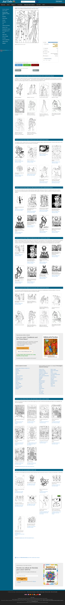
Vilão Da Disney (55, 46)
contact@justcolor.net (34, 601)
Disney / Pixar (18, 377)
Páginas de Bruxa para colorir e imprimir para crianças (37, 139)
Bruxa (56, 44)
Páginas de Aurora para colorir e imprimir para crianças (37, 287)
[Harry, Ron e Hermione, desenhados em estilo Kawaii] (19, 501)
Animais (3, 20)
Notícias (8, 4)
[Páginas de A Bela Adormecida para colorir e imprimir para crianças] (15, 557)
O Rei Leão (53, 375)
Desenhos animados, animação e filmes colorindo (27, 7)
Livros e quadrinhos (19, 386)
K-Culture (17, 384)
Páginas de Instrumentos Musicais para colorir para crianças (19, 443)
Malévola (56, 45)
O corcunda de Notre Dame (55, 374)
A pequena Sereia (42, 370)
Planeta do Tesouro (54, 380)
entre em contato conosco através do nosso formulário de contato (53, 600)
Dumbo (40, 384)
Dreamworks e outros (19, 378)
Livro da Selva (41, 393)
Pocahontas (53, 382)
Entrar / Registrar (59, 1)
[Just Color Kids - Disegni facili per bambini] (34, 594)
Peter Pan (52, 378)
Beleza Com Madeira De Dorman (52, 42)
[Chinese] (38, 594)
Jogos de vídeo (18, 387)
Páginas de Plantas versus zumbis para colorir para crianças (56, 512)
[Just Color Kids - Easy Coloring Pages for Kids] (25, 594)
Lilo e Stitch (41, 392)
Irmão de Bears (41, 388)
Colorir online (38, 4)
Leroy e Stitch (41, 391)
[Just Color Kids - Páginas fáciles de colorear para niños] (30, 594)
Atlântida (40, 378)
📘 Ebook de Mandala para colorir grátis (6, 51)
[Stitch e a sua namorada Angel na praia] (19, 487)
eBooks (43, 4)
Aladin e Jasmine (42, 374)
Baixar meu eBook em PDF (23, 348)
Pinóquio (52, 379)
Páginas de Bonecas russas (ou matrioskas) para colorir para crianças (32, 443)
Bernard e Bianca (42, 380)
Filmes (3, 32)
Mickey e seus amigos (54, 370)
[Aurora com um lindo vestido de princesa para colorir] (44, 112)
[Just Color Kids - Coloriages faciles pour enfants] (28, 594)
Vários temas (18, 370)
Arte (16, 374)
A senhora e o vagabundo (43, 373)
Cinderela (40, 383)
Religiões (17, 388)
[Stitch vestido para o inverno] (32, 481)
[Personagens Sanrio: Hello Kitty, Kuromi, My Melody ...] (32, 522)
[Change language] (63, 1)
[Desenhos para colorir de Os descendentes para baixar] (19, 529)
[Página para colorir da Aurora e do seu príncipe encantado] (32, 111)
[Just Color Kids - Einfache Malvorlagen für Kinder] (36, 594)
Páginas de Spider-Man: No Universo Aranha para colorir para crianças (44, 512)
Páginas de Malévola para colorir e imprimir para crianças (38, 238)
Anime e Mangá (18, 383)
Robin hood (53, 383)
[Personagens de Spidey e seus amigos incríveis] (56, 481)
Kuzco (40, 389)
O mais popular (19, 4)
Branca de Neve (41, 382)
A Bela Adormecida (50, 7)
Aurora (54, 44)
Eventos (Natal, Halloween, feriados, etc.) (23, 368)
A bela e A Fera (41, 369)
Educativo (17, 373)
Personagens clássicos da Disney (41, 7)
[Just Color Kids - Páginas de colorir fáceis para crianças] (32, 594)
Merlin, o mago (53, 369)
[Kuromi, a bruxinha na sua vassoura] (44, 487)
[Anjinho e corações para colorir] (32, 501)
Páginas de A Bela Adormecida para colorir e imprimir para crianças (40, 75)
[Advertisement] (27, 53)
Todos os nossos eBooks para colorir (25, 351)
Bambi (40, 379)
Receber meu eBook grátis (22, 579)
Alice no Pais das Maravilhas (44, 375)
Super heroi (18, 382)
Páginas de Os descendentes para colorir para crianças (19, 534)
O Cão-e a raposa (54, 373)
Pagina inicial (3, 4)
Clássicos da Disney (19, 375)
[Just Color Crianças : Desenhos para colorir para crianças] (9, 1)
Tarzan (52, 384)
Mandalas (17, 369)
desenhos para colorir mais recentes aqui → (27, 466)
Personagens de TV (19, 379)
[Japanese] (40, 594)
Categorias (13, 4)
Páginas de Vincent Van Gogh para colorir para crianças (19, 422)
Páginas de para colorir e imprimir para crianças (27, 557)
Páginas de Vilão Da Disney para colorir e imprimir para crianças (39, 187)
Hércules (40, 387)
